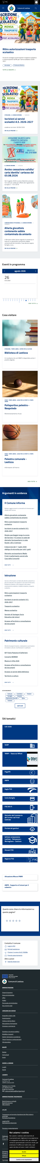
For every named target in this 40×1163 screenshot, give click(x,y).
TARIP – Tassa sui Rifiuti (13, 753)
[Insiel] (5, 1160)
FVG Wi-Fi (8, 806)
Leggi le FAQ (11, 946)
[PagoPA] (32, 772)
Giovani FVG (9, 850)
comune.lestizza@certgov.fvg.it (15, 1091)
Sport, (6, 400)
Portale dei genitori (12, 828)
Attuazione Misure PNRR (14, 876)
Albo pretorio (6, 1105)
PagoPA (7, 771)
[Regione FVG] (32, 859)
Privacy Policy (6, 1153)
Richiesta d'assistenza (8, 1118)
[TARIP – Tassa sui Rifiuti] (32, 759)
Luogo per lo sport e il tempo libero (19, 400)
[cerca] (36, 8)
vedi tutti (20, 706)
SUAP (7, 745)
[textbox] (17, 921)
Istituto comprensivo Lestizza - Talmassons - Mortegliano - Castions (13, 839)
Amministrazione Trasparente (12, 1097)
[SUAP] (32, 745)
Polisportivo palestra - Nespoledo (17, 406)
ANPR (7, 780)
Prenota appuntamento (15, 955)
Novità (4, 1047)
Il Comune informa (16, 115)
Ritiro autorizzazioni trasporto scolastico (19, 50)
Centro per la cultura (25, 349)
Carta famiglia (10, 798)
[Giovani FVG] (32, 851)
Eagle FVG (8, 789)
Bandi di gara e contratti (9, 1101)
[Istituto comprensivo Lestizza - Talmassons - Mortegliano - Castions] (32, 840)
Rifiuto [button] (24, 1156)
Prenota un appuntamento (10, 1128)
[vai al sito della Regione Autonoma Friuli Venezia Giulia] (5, 2)
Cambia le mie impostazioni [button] (24, 1159)
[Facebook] (3, 1144)
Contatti (5, 1075)
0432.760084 (18, 952)
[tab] (3, 299)
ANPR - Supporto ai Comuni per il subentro (17, 886)
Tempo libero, (15, 349)
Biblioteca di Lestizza (16, 353)
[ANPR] (32, 781)
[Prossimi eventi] (35, 271)
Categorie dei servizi (9, 1011)
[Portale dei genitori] (32, 829)
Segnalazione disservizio (9, 1123)
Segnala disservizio (14, 961)
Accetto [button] (24, 1152)
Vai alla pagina (10, 131)
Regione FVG (9, 858)
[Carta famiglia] (32, 799)
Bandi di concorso (7, 1103)
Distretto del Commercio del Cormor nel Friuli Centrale (14, 817)
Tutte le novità (8, 70)
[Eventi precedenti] (4, 271)
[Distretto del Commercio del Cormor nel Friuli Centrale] (32, 818)
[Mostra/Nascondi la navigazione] (3, 8)
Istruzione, (8, 115)
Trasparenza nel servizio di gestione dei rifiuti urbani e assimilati (17, 1115)
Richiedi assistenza (14, 949)
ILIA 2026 (8, 726)
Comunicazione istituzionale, (13, 223)
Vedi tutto (32, 303)
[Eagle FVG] (32, 790)
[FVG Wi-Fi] (32, 807)
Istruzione (10, 575)
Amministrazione (7, 988)
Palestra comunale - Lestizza (16, 460)
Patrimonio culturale (16, 641)
